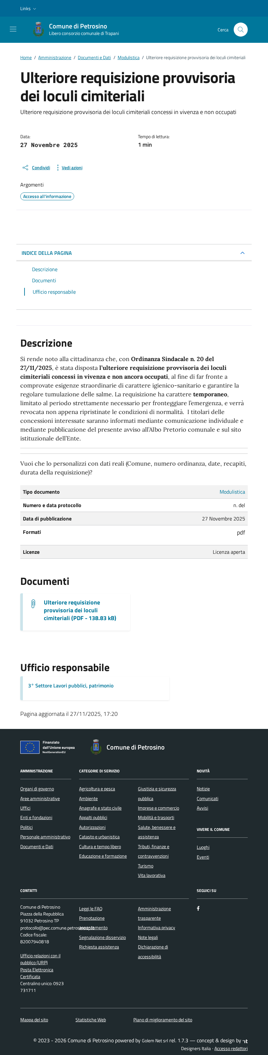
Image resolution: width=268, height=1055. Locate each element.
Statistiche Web (90, 1019)
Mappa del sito (34, 1019)
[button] (29, 8)
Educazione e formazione (103, 856)
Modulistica (232, 492)
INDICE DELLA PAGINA (47, 253)
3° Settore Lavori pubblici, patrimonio (70, 685)
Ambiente (88, 798)
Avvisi (202, 808)
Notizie (203, 788)
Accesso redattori (231, 1048)
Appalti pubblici (93, 817)
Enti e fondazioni (36, 817)
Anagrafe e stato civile (100, 808)
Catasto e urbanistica (99, 836)
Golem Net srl (155, 1040)
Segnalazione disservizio (102, 937)
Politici (26, 827)
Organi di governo (37, 788)
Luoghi (203, 847)
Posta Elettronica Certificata (36, 973)
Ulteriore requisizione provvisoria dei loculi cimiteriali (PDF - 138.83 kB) (80, 610)
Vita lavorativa (151, 875)
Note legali (148, 937)
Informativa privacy (156, 927)
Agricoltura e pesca (97, 788)
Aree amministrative (40, 798)
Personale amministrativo (45, 836)
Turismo (145, 865)
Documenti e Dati (36, 846)
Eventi (203, 857)
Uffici (25, 808)
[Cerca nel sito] (241, 30)
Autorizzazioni (92, 827)
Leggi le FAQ (90, 908)
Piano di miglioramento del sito (162, 1019)
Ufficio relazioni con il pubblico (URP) (40, 959)
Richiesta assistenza (99, 946)
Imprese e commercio (158, 808)
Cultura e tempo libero (100, 846)
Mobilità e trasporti (156, 817)
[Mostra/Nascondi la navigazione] (13, 29)
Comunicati (207, 798)
